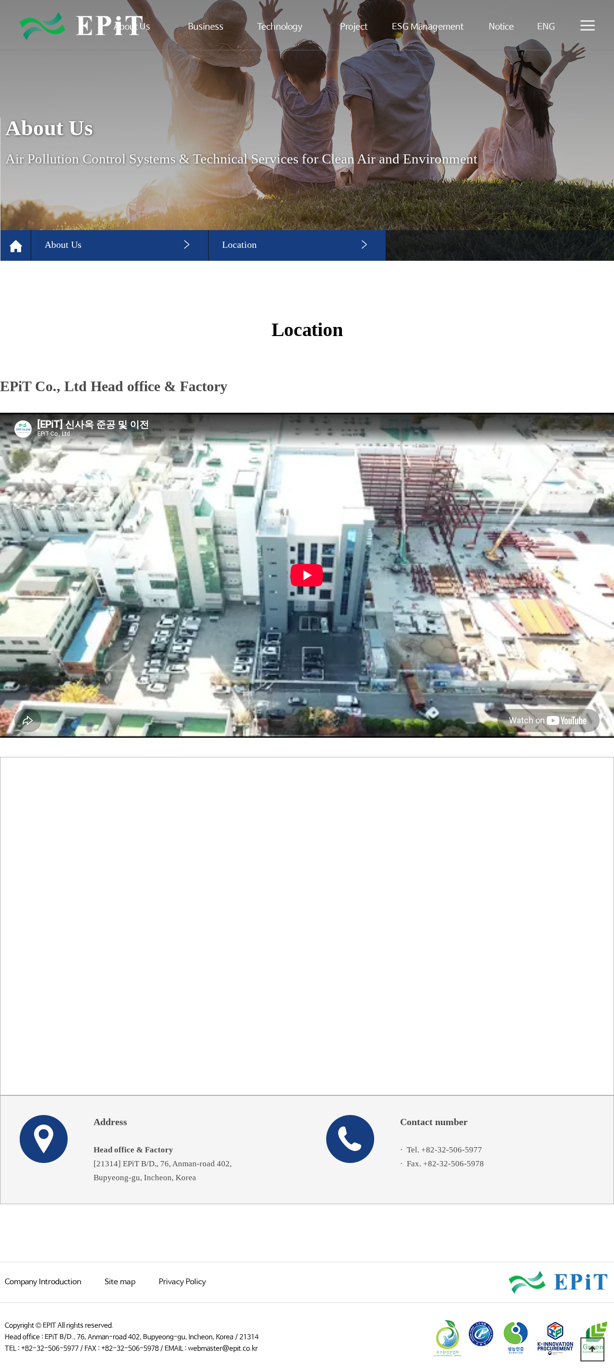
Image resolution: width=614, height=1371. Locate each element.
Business (206, 27)
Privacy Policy (182, 1282)
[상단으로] (592, 1349)
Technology (280, 27)
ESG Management (427, 27)
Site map (120, 1282)
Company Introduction (43, 1282)
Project (353, 27)
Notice (501, 27)
